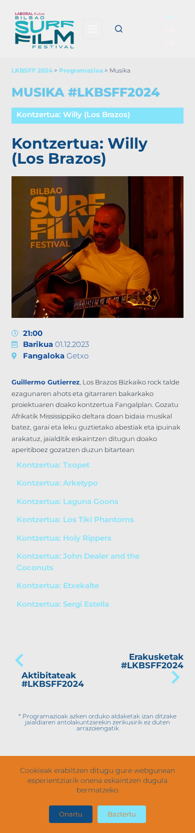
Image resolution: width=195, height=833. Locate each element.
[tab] (97, 116)
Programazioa (81, 70)
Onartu (70, 814)
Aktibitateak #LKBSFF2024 (53, 679)
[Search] (118, 29)
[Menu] (92, 29)
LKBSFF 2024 (32, 70)
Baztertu (122, 814)
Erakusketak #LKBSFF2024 (152, 661)
